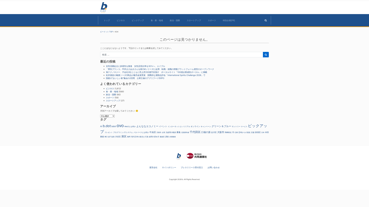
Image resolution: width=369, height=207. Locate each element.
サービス (244, 127)
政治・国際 (175, 20)
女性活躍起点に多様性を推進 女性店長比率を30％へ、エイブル (135, 66)
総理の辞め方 (154, 137)
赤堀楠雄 (172, 137)
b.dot (107, 126)
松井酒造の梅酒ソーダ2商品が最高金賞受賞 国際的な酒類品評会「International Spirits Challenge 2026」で (155, 75)
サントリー (236, 126)
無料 (129, 137)
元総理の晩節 (171, 132)
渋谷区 (118, 136)
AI (101, 126)
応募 (236, 132)
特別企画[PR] (229, 20)
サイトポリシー (169, 167)
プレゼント (109, 132)
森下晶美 (111, 137)
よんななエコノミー (147, 126)
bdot (113, 126)
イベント (163, 126)
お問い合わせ (214, 167)
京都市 (159, 132)
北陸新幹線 (185, 132)
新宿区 (258, 132)
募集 (179, 132)
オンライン (195, 126)
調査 (167, 137)
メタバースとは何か (141, 132)
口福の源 (205, 132)
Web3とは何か (130, 126)
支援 (253, 132)
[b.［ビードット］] (178, 156)
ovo (120, 125)
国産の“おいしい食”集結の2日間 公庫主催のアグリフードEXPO (135, 78)
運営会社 (153, 167)
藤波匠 (162, 137)
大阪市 (220, 132)
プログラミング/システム (123, 132)
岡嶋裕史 (228, 132)
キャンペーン (206, 126)
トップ (107, 20)
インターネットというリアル (179, 126)
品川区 (214, 132)
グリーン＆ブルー (221, 126)
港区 (124, 136)
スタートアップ (194, 20)
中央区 (152, 132)
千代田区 (195, 132)
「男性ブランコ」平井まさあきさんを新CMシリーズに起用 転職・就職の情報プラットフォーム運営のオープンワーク (160, 69)
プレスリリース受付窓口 (192, 167)
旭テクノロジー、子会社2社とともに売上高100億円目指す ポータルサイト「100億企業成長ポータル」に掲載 (156, 72)
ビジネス (121, 20)
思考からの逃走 (244, 132)
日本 (262, 132)
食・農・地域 (157, 20)
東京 (106, 137)
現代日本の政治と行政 (139, 137)
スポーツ (212, 20)
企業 (163, 132)
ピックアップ (138, 20)
